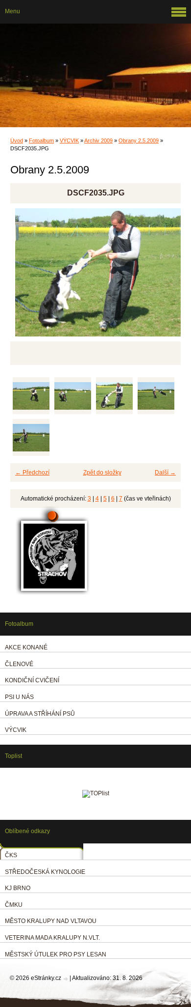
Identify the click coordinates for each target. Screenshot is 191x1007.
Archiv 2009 (98, 140)
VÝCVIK (69, 140)
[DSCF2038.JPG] (156, 395)
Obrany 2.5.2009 (139, 140)
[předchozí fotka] (26, 276)
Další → (165, 472)
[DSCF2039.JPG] (31, 437)
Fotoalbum (41, 140)
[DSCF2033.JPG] (31, 395)
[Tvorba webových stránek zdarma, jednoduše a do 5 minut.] (66, 979)
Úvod (16, 140)
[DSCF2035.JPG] (114, 395)
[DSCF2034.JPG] (72, 395)
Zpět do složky (102, 472)
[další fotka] (165, 276)
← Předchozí (32, 472)
